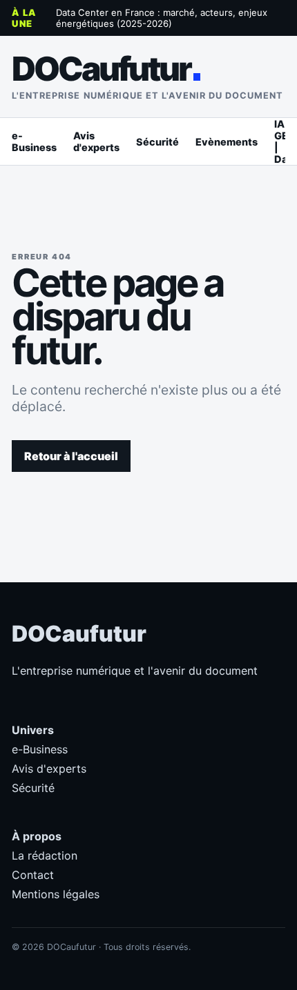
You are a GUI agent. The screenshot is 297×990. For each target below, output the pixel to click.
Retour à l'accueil (71, 456)
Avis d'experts (96, 141)
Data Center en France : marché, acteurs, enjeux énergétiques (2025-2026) (161, 18)
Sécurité (157, 142)
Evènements (226, 142)
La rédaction (44, 855)
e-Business (34, 141)
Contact (33, 875)
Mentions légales (55, 894)
